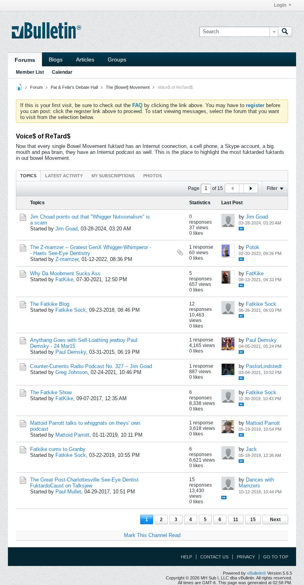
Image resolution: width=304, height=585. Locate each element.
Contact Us (214, 556)
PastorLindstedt (264, 366)
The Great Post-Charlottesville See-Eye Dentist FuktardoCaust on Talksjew (84, 483)
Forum (36, 87)
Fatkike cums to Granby (58, 449)
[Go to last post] (241, 228)
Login (280, 5)
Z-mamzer (66, 259)
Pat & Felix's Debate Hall (74, 87)
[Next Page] (250, 188)
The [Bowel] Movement (128, 87)
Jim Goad (66, 229)
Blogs (56, 59)
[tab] (28, 175)
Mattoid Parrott (72, 435)
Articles (85, 59)
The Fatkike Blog (49, 304)
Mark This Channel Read (152, 535)
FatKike (64, 279)
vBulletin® (256, 573)
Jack (251, 449)
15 (253, 519)
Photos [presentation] (152, 175)
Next (275, 519)
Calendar (62, 72)
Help (186, 556)
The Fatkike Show (51, 392)
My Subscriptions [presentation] (113, 175)
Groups (117, 59)
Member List (30, 72)
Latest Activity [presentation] (64, 175)
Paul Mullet (68, 492)
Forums (25, 60)
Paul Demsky (70, 352)
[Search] (285, 32)
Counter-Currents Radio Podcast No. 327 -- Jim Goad (91, 366)
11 (235, 519)
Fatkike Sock (70, 310)
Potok (252, 247)
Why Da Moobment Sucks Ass (65, 273)
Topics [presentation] (28, 175)
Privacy (246, 556)
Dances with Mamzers (256, 483)
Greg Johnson (71, 372)
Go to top (275, 556)
